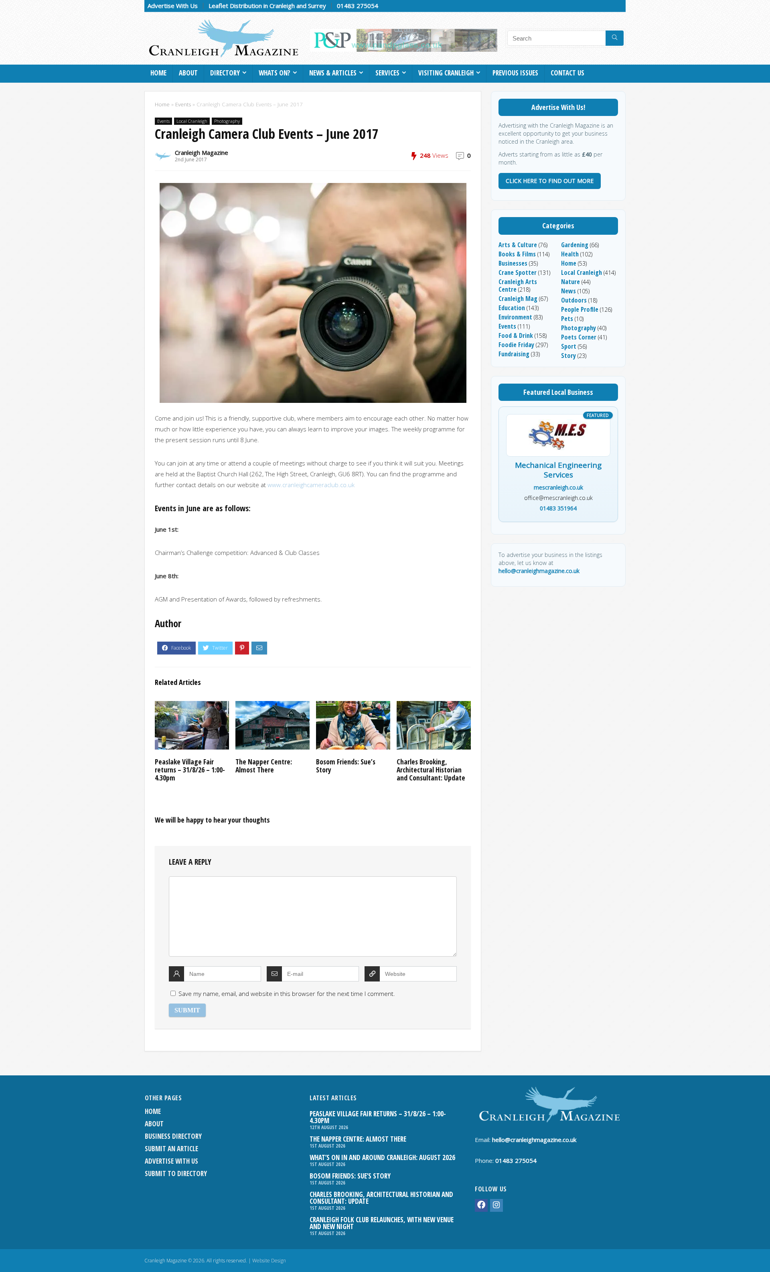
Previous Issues (515, 72)
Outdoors (574, 300)
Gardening (574, 244)
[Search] (615, 38)
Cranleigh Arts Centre (517, 285)
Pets (567, 318)
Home (158, 72)
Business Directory (173, 1136)
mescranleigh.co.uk (558, 487)
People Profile (579, 309)
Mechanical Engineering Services (558, 470)
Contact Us (567, 72)
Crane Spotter (517, 272)
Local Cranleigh (191, 121)
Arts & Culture (517, 244)
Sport (568, 346)
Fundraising (513, 353)
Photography (227, 121)
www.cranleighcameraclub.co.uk (311, 485)
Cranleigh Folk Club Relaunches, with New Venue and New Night (382, 1223)
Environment (515, 317)
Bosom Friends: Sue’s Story (345, 765)
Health (570, 254)
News (568, 291)
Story (568, 355)
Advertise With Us (173, 6)
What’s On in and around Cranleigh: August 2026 (382, 1157)
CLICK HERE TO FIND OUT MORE (550, 181)
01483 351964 (558, 508)
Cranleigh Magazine (201, 152)
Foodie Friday (516, 344)
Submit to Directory (176, 1173)
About (188, 72)
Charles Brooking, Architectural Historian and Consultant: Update (431, 769)
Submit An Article (171, 1148)
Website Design (269, 1260)
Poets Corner (578, 337)
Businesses (512, 263)
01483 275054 (357, 6)
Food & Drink (515, 335)
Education (511, 307)
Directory (225, 72)
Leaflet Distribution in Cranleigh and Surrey (267, 6)
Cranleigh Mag (517, 298)
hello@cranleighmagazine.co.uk (539, 571)
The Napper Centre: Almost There (263, 765)
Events (183, 104)
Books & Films (517, 254)
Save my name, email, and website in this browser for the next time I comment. (286, 994)
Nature (570, 281)
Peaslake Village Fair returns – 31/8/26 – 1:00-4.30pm (190, 769)
